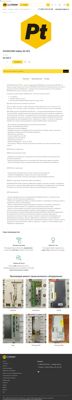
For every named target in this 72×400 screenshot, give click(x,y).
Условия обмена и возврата (9, 378)
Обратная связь (6, 380)
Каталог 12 (12, 12)
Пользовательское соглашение (10, 375)
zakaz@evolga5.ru (62, 9)
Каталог (25, 5)
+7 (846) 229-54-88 (45, 9)
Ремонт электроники (24, 9)
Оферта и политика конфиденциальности (12, 373)
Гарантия (5, 389)
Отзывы (4, 385)
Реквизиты (5, 382)
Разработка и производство (9, 370)
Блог (4, 392)
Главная (5, 12)
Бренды (4, 387)
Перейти (66, 71)
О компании (10, 9)
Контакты (16, 9)
